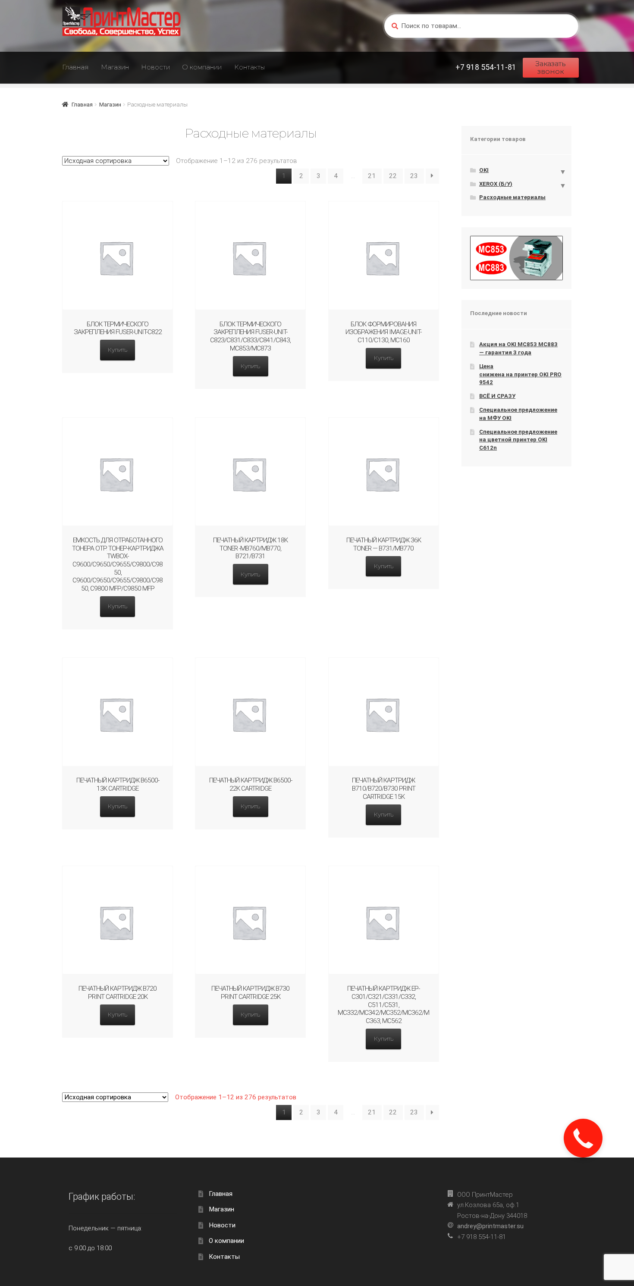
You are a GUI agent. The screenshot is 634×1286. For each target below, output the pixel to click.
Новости (155, 67)
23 (414, 176)
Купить (117, 349)
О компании (202, 67)
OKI (484, 170)
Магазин (115, 67)
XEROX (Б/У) (495, 184)
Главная (75, 67)
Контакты (249, 67)
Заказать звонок (550, 67)
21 (372, 176)
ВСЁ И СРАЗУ (497, 396)
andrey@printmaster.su (490, 1226)
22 (393, 176)
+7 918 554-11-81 (485, 67)
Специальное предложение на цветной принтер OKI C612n (518, 440)
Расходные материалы (512, 197)
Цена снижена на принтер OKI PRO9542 (520, 374)
